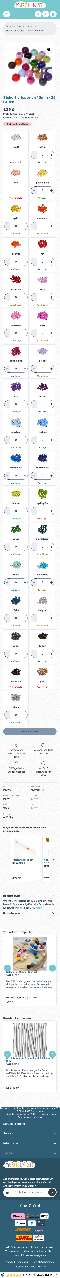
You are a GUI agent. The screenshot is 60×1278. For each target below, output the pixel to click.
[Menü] (6, 14)
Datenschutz (21, 1266)
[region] (30, 67)
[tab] (29, 901)
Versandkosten (13, 1251)
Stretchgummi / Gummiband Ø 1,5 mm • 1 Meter (29, 1060)
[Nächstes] (51, 86)
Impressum (23, 1262)
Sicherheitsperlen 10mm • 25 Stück (24, 30)
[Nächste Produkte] (54, 859)
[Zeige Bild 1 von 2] (49, 68)
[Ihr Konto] (45, 14)
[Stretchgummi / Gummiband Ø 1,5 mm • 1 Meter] (30, 1040)
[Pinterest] (30, 1205)
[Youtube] (25, 1205)
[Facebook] (21, 1205)
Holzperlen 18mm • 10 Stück (22, 972)
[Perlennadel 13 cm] (25, 847)
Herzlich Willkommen (43, 1262)
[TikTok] (39, 1205)
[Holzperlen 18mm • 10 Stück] (30, 954)
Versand (10, 1262)
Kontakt (42, 1266)
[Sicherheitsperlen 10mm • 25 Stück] (29, 67)
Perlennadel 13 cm (22, 859)
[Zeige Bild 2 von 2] (49, 71)
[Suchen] (38, 14)
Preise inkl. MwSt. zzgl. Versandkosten (21, 117)
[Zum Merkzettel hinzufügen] (49, 49)
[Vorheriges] (43, 86)
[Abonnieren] (52, 1192)
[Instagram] (34, 1205)
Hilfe (32, 1266)
